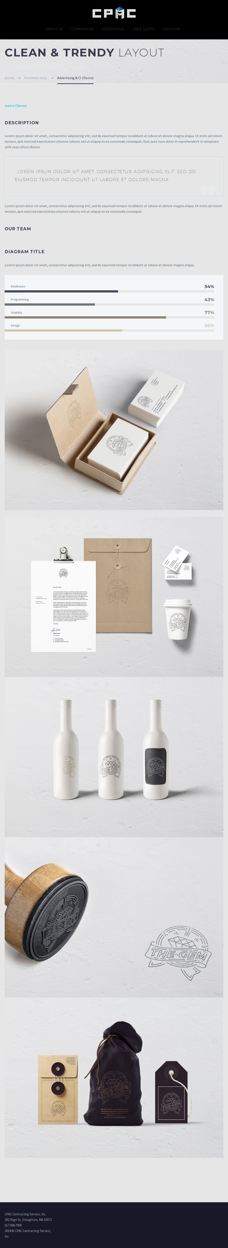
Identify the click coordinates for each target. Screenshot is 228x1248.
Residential (113, 29)
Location (171, 29)
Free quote (144, 29)
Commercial (82, 29)
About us (54, 29)
